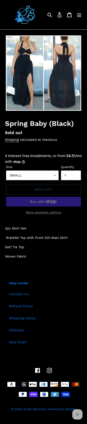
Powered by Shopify (62, 409)
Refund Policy (21, 306)
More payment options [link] (43, 212)
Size (9, 167)
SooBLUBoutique (35, 409)
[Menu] (79, 15)
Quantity (67, 167)
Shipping (12, 140)
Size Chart (18, 342)
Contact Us (19, 294)
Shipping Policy (22, 318)
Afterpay (16, 330)
